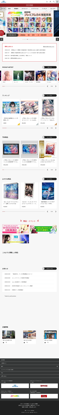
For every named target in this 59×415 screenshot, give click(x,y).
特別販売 (16, 8)
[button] (58, 8)
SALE (9, 8)
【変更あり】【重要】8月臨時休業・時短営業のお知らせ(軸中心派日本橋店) (28, 50)
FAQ (2, 372)
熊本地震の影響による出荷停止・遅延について (21, 55)
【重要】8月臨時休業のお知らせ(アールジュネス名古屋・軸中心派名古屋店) (28, 52)
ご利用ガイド (3, 363)
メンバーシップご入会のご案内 (7, 369)
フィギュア (44, 8)
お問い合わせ (3, 376)
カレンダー (52, 8)
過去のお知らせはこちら (48, 46)
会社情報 (3, 359)
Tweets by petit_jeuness (10, 296)
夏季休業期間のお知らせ (16, 58)
